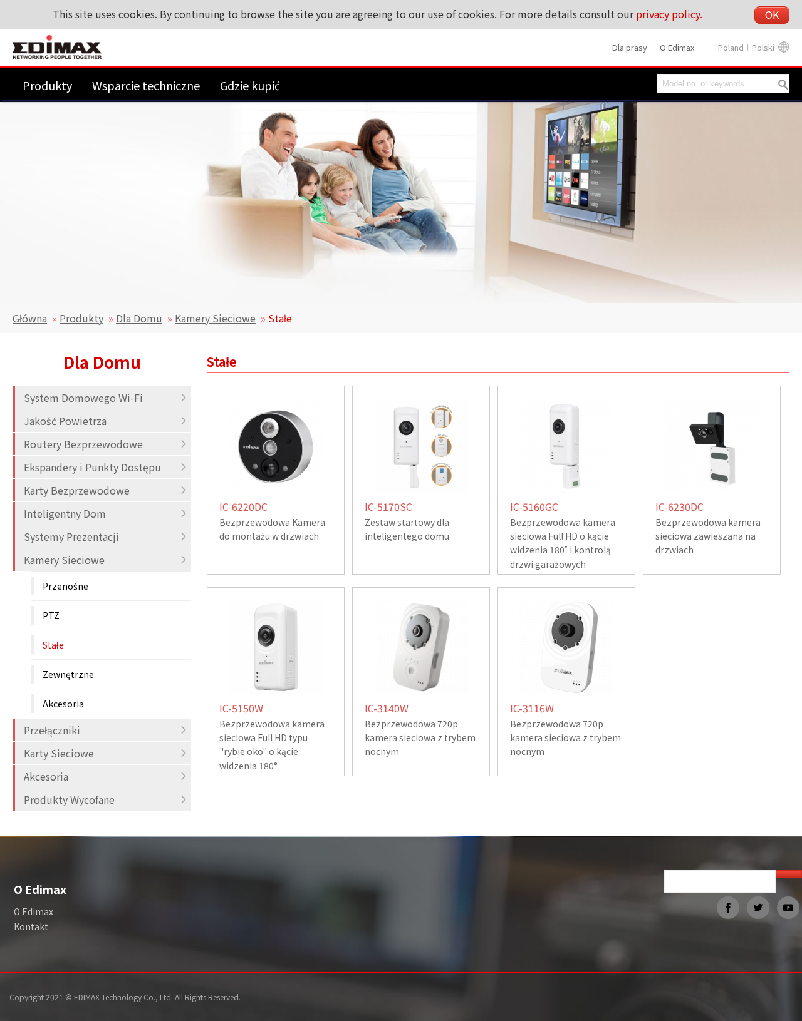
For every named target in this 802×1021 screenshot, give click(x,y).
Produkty (47, 85)
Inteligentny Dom (65, 513)
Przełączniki (52, 729)
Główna (30, 318)
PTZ (51, 615)
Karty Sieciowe (59, 753)
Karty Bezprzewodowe (77, 490)
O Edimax (677, 47)
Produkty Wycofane (69, 799)
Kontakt (31, 926)
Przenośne (65, 586)
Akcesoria (63, 703)
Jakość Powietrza (65, 420)
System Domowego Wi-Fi (83, 397)
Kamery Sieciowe (215, 318)
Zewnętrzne (68, 674)
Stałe (53, 645)
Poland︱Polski (746, 47)
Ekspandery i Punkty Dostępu (92, 467)
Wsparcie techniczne (146, 85)
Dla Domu (139, 318)
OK (772, 14)
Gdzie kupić (250, 85)
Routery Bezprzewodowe (83, 443)
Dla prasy (629, 47)
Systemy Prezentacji (71, 536)
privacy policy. (669, 13)
